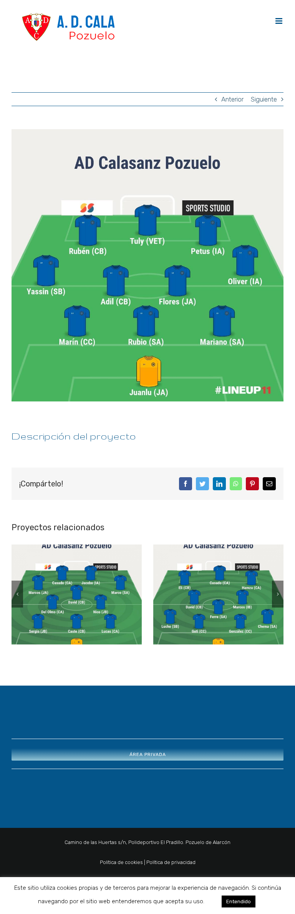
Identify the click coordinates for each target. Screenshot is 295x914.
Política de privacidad (171, 862)
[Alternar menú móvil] (279, 21)
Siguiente (264, 99)
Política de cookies (121, 862)
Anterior (232, 99)
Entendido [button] (238, 901)
